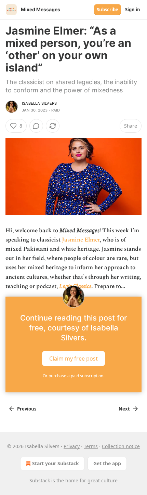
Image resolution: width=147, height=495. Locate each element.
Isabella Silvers (39, 103)
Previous (26, 409)
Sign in (132, 9)
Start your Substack (55, 463)
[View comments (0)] (36, 126)
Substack (39, 480)
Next (124, 409)
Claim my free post (73, 358)
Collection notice (121, 446)
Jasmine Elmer (81, 239)
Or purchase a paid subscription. (73, 376)
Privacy (72, 446)
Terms (91, 446)
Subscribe (107, 9)
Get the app (107, 463)
